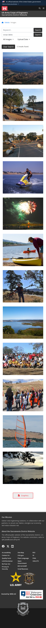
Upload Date (23, 39)
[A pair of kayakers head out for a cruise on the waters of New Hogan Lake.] (23, 250)
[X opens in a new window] (8, 546)
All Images (7, 39)
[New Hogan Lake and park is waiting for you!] (23, 322)
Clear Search (8, 46)
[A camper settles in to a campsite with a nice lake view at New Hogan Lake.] (23, 105)
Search (38, 30)
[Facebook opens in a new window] (3, 546)
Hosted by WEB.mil (8, 594)
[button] (10, 4)
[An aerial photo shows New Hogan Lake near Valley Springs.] (23, 68)
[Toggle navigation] (42, 8)
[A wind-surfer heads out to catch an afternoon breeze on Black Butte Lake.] (23, 431)
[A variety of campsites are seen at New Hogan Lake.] (23, 141)
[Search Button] (39, 8)
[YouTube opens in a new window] (12, 546)
